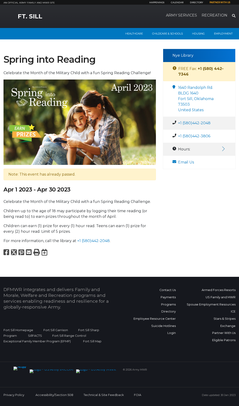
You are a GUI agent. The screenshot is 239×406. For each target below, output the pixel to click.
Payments (168, 297)
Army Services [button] (181, 15)
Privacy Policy (14, 395)
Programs (168, 304)
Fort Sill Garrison (55, 330)
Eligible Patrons (223, 340)
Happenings (156, 2)
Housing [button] (198, 33)
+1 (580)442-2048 (93, 241)
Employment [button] (223, 33)
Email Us (186, 162)
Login (171, 333)
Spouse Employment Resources (211, 304)
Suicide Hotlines (163, 326)
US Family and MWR (220, 297)
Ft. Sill (30, 16)
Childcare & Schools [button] (167, 33)
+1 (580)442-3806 (194, 136)
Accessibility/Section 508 (54, 395)
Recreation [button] (214, 15)
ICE (233, 311)
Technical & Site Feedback (104, 395)
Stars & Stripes (224, 318)
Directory (196, 2)
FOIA (137, 395)
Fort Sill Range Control (69, 335)
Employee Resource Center (155, 318)
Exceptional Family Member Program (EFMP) (37, 341)
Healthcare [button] (134, 33)
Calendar (177, 2)
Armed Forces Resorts (218, 290)
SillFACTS (35, 335)
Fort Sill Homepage (18, 330)
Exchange (227, 326)
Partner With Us (223, 333)
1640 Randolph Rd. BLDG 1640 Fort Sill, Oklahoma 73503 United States (196, 98)
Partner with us (220, 2)
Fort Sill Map (91, 341)
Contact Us (167, 290)
